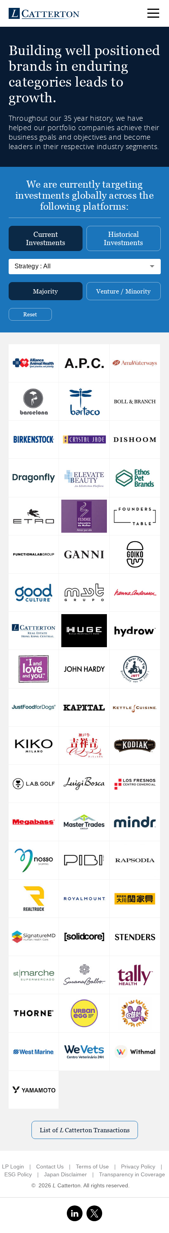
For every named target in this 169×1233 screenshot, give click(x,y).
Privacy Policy (138, 1166)
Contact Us (50, 1166)
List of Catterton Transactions (85, 1130)
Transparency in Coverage (132, 1174)
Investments (45, 238)
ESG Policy (18, 1174)
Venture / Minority (123, 291)
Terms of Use (92, 1166)
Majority (45, 291)
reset (30, 314)
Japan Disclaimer (65, 1174)
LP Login (13, 1166)
